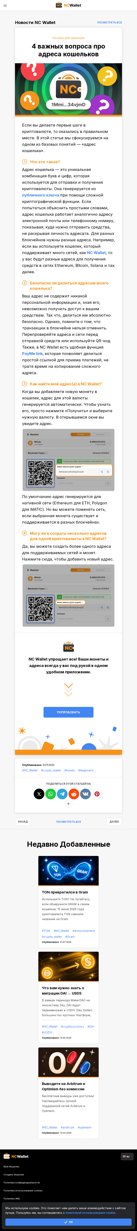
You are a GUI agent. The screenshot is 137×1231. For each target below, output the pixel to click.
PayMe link (32, 353)
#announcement (84, 931)
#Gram (70, 936)
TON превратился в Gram (65, 892)
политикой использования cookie (90, 1212)
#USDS (47, 1032)
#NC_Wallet (29, 770)
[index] (68, 5)
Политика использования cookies (23, 1190)
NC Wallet (96, 252)
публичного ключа (40, 195)
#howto (69, 770)
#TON (46, 931)
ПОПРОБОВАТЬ (68, 712)
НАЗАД (23, 821)
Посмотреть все (109, 22)
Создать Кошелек (14, 1174)
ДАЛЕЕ (114, 821)
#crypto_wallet (51, 770)
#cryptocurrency (72, 1026)
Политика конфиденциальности (22, 1182)
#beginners (85, 770)
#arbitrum (67, 1127)
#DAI (91, 1026)
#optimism (85, 1127)
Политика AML (12, 1198)
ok (71, 1222)
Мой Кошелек (11, 1166)
